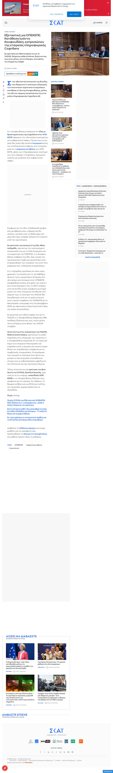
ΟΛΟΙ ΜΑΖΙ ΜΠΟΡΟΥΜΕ (56, 742)
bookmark (4, 98)
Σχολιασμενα (100, 186)
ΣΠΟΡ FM (45, 741)
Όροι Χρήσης (22, 760)
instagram (52, 752)
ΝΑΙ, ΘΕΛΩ (74, 14)
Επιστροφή (107, 765)
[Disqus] (36, 483)
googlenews (72, 752)
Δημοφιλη (87, 186)
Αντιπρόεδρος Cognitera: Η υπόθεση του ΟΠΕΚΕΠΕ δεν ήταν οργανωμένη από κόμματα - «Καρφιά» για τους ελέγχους (61, 169)
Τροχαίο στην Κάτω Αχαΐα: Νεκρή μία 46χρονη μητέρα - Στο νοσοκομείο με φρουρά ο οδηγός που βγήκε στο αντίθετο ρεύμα (51, 697)
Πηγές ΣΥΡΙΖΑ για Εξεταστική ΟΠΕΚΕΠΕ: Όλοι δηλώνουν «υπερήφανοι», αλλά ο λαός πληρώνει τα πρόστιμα (26, 402)
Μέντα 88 (73, 741)
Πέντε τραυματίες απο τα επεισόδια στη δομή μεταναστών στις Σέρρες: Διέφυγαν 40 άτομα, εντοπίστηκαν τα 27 (92, 229)
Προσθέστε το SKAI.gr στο (20, 73)
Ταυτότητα (12, 760)
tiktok (56, 752)
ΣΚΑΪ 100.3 (36, 741)
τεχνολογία (14, 448)
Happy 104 (81, 741)
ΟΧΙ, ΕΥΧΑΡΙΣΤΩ (56, 14)
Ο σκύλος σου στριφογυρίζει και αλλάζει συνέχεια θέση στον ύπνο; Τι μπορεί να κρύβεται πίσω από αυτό (92, 206)
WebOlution (29, 762)
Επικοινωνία (62, 735)
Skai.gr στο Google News (35, 434)
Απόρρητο (108, 771)
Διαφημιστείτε (51, 735)
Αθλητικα (41, 667)
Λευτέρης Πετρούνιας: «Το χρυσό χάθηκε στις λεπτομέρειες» (51, 663)
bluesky (60, 752)
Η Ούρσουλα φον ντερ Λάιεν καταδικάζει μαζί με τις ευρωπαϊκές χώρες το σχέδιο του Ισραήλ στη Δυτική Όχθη (19, 665)
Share (4, 102)
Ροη (78, 186)
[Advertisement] (36, 619)
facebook (4, 82)
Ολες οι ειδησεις (92, 257)
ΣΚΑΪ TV (31, 741)
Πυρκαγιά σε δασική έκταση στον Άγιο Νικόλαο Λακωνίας (91, 217)
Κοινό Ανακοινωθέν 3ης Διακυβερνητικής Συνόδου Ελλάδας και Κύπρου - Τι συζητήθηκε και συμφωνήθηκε (27, 411)
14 (3, 93)
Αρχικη (6, 31)
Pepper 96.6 (66, 741)
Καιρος (99, 22)
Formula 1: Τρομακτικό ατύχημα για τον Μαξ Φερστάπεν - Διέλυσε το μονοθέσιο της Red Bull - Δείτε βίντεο (92, 253)
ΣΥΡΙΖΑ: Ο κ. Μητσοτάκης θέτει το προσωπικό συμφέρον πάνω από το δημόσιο (91, 241)
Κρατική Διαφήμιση (68, 760)
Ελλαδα (26, 7)
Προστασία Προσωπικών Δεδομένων (41, 760)
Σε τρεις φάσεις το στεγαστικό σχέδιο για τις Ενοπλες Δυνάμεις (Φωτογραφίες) (26, 419)
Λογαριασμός (106, 23)
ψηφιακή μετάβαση (34, 445)
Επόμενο (108, 13)
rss (64, 752)
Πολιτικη (12, 31)
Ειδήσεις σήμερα (28, 428)
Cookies (57, 760)
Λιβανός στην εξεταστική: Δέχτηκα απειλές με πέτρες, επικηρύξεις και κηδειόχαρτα (60, 136)
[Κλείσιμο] (108, 3)
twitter (4, 86)
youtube (68, 752)
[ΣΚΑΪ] (56, 22)
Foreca (79, 760)
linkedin (48, 752)
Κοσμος (9, 671)
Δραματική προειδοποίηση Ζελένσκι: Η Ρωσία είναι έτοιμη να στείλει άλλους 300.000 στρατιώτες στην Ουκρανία (92, 194)
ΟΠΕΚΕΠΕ (19, 445)
